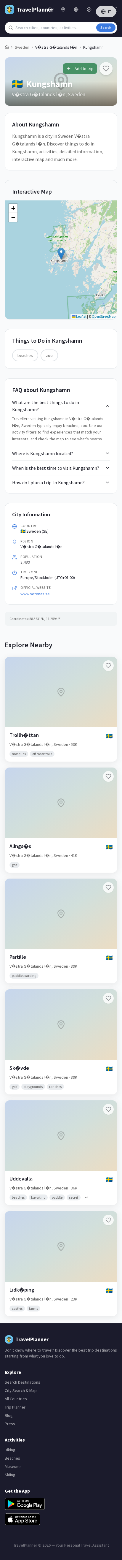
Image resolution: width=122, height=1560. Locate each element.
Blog (9, 1415)
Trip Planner (15, 1407)
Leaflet (81, 316)
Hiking (10, 1450)
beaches (25, 355)
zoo (49, 355)
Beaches (12, 1458)
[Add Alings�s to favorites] (108, 776)
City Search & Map (21, 1390)
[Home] (7, 47)
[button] (61, 254)
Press (10, 1423)
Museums (13, 1466)
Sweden (22, 47)
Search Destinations (22, 1382)
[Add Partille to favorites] (108, 887)
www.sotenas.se (35, 594)
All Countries (16, 1398)
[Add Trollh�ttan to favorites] (108, 665)
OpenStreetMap (103, 316)
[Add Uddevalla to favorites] (108, 1109)
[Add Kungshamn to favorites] (106, 68)
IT (109, 11)
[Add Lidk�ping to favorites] (108, 1220)
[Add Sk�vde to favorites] (108, 998)
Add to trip (84, 68)
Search (105, 27)
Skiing (10, 1474)
